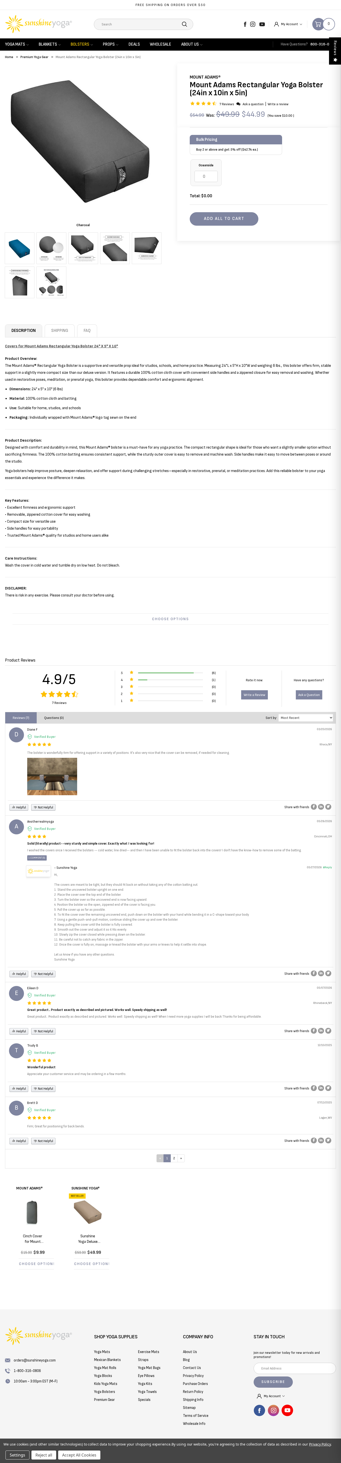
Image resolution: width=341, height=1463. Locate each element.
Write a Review (254, 695)
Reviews (335, 48)
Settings (17, 1455)
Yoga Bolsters (104, 1391)
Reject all (43, 1455)
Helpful (20, 807)
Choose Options (170, 619)
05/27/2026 (314, 867)
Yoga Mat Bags (149, 1367)
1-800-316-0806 (27, 1370)
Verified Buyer (45, 737)
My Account (290, 24)
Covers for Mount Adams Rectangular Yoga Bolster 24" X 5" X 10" (61, 346)
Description (23, 330)
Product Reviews (20, 660)
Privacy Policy (320, 1444)
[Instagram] (252, 24)
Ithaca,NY (326, 744)
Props (109, 44)
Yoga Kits (145, 1383)
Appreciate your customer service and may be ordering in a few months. (76, 1074)
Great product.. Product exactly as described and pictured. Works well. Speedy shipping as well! (97, 1010)
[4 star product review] (36, 837)
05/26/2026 (324, 821)
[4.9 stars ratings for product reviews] (59, 694)
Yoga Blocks (103, 1375)
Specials (144, 1399)
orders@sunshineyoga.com (35, 1360)
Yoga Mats (15, 44)
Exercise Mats (148, 1352)
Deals (134, 44)
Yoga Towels (147, 1391)
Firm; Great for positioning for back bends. (56, 1126)
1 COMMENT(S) (36, 857)
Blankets (48, 44)
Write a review (278, 104)
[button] (204, 104)
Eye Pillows (146, 1375)
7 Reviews (227, 104)
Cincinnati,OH (323, 836)
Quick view (36, 1212)
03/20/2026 (324, 729)
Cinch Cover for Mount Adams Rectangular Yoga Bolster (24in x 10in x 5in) (32, 1239)
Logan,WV (325, 1118)
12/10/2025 (325, 1045)
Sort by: (271, 718)
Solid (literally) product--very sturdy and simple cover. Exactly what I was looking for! (90, 843)
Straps (143, 1360)
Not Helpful (45, 807)
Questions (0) (54, 718)
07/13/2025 (324, 1102)
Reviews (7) (21, 718)
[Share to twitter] (328, 807)
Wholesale (160, 44)
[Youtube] (262, 24)
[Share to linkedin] (321, 807)
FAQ (87, 330)
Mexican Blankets (107, 1360)
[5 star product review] (39, 745)
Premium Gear (104, 1399)
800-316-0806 (323, 44)
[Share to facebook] (314, 807)
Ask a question (253, 104)
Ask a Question (309, 695)
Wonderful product (41, 1067)
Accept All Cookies (79, 1455)
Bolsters (80, 44)
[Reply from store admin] (38, 871)
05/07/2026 (324, 988)
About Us (190, 44)
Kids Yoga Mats (105, 1383)
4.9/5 (59, 679)
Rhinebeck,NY (322, 1003)
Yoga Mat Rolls (105, 1367)
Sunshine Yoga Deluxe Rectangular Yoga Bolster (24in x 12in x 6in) (88, 1239)
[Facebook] (245, 24)
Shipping (59, 330)
